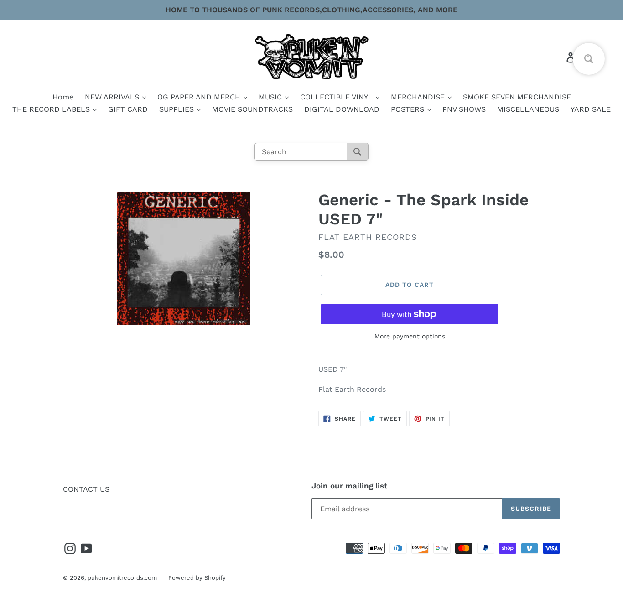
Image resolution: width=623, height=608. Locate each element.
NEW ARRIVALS (113, 97)
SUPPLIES (177, 109)
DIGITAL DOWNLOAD (341, 109)
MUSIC (271, 97)
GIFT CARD (128, 109)
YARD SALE (591, 109)
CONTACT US (86, 489)
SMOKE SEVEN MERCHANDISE (517, 97)
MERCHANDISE (419, 97)
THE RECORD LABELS (52, 109)
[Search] (357, 151)
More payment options (409, 336)
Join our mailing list (349, 485)
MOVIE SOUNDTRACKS (252, 109)
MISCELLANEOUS (528, 109)
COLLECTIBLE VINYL (337, 97)
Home (62, 97)
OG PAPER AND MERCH (200, 97)
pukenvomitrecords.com (122, 577)
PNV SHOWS (464, 109)
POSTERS (408, 109)
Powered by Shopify (197, 577)
